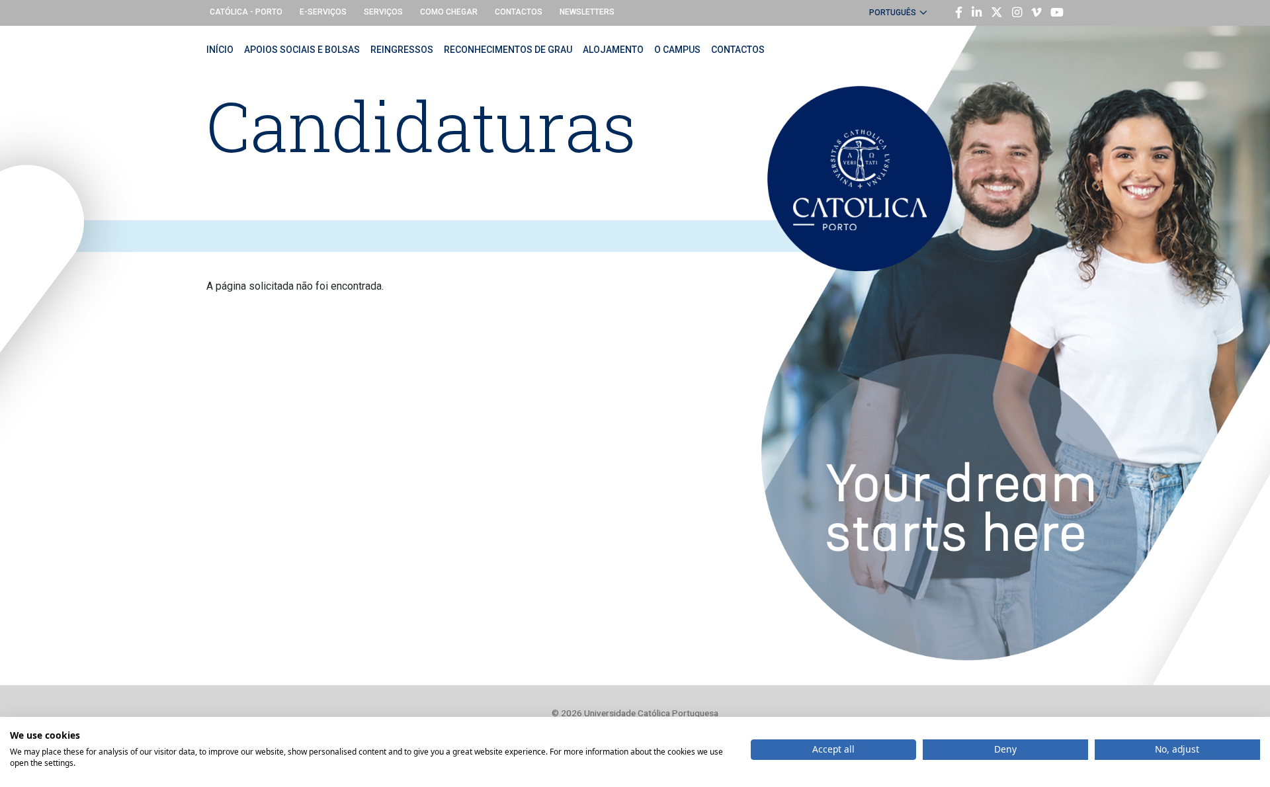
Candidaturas (421, 125)
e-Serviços (323, 12)
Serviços (383, 12)
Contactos (518, 12)
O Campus (677, 49)
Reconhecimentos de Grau (508, 49)
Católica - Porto (246, 12)
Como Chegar (449, 12)
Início (219, 49)
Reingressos (401, 49)
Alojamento (613, 49)
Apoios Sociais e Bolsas (302, 49)
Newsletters (587, 12)
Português (892, 12)
